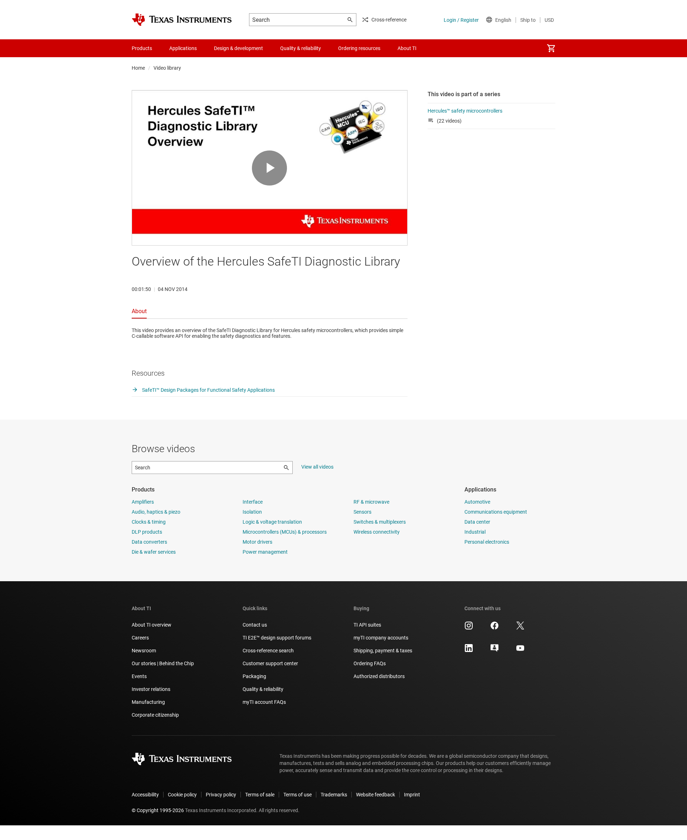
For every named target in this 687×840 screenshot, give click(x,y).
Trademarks (334, 794)
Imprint (412, 794)
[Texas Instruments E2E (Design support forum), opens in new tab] (494, 650)
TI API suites (367, 625)
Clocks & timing (149, 522)
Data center (477, 522)
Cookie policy (182, 794)
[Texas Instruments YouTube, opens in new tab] (520, 650)
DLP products (147, 532)
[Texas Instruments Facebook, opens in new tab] (494, 628)
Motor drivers (257, 542)
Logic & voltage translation (272, 522)
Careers (140, 638)
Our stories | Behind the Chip (163, 663)
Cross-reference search (268, 650)
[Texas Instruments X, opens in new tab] (520, 628)
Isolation (252, 512)
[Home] (182, 19)
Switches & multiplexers (380, 522)
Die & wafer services (154, 552)
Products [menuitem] (142, 48)
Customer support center (270, 663)
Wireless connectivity (377, 532)
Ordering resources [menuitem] (359, 48)
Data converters (149, 542)
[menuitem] (551, 48)
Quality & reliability (263, 689)
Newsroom (144, 650)
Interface (253, 502)
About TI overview (151, 625)
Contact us (255, 625)
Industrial (475, 532)
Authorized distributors (379, 676)
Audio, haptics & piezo (156, 512)
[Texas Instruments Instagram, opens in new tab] (468, 628)
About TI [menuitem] (407, 48)
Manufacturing (148, 702)
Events (139, 676)
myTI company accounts (381, 638)
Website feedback (375, 794)
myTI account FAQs (264, 702)
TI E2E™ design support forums (277, 638)
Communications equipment (495, 512)
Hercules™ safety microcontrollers (465, 111)
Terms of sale (259, 794)
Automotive (477, 502)
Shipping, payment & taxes (383, 650)
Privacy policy (221, 794)
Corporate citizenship (155, 715)
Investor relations (151, 689)
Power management (265, 552)
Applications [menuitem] (183, 48)
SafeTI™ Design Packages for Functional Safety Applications (208, 390)
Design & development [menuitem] (238, 48)
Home (138, 68)
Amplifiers (143, 502)
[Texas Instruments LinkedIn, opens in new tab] (468, 650)
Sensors (362, 512)
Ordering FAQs (370, 663)
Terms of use (297, 794)
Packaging (254, 676)
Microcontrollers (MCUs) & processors (285, 532)
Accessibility (145, 794)
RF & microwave (371, 502)
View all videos (317, 467)
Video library (167, 68)
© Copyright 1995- (158, 810)
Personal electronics (486, 542)
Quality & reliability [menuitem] (300, 48)
